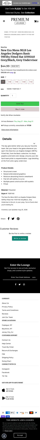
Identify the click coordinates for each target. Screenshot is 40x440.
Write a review (20, 238)
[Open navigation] (4, 21)
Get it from (10, 389)
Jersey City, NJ (7, 332)
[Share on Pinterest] (18, 219)
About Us (5, 303)
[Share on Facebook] (8, 219)
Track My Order (8, 347)
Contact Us (6, 340)
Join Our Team (7, 317)
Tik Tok (4, 376)
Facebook (5, 372)
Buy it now (20, 109)
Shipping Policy (7, 358)
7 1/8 (9, 82)
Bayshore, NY (7, 329)
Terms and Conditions (10, 310)
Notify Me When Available (10, 115)
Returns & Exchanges (10, 350)
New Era (4, 47)
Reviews (5, 314)
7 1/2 (31, 82)
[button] (4, 435)
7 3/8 (24, 82)
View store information (9, 130)
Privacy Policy (7, 307)
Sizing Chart (6, 361)
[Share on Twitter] (12, 219)
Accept (20, 435)
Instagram (5, 369)
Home (6, 32)
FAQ (3, 354)
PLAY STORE (10, 399)
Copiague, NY (7, 325)
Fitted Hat (13, 32)
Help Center (6, 344)
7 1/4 (16, 82)
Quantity (5, 96)
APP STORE (9, 391)
